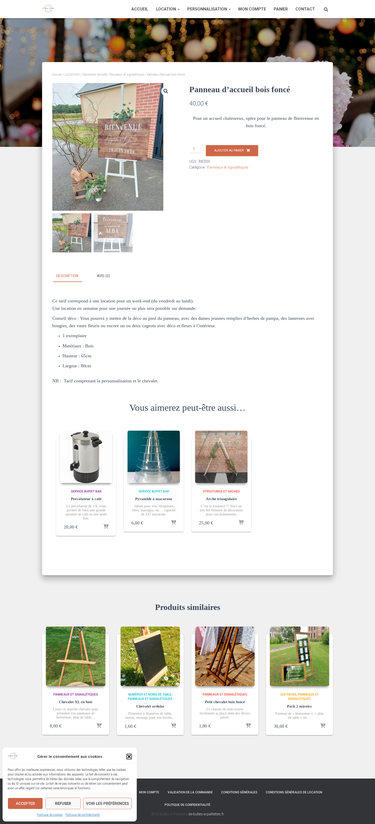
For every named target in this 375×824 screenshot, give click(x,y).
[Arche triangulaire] (221, 457)
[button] (129, 756)
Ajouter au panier (229, 150)
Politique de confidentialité (82, 815)
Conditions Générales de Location (294, 792)
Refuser (63, 803)
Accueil (139, 9)
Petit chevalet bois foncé (225, 702)
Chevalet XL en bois (75, 702)
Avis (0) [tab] (103, 276)
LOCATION (166, 9)
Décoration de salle (94, 74)
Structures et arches (221, 491)
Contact (305, 9)
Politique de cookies (50, 815)
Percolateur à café (86, 499)
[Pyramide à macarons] (154, 457)
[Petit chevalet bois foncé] (225, 656)
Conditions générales (239, 792)
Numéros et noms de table (149, 694)
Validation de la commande (190, 792)
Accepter (25, 803)
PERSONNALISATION (207, 9)
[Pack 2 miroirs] (299, 656)
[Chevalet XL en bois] (75, 656)
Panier (281, 9)
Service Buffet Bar (86, 491)
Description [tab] (67, 276)
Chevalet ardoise (150, 706)
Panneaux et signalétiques (127, 74)
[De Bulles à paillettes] (48, 9)
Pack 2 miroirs (299, 706)
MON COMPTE (252, 9)
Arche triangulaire (221, 499)
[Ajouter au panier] (105, 526)
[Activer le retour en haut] (364, 813)
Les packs (288, 694)
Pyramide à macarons (153, 499)
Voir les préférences (107, 803)
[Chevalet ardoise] (150, 656)
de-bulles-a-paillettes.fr (206, 814)
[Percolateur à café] (86, 457)
